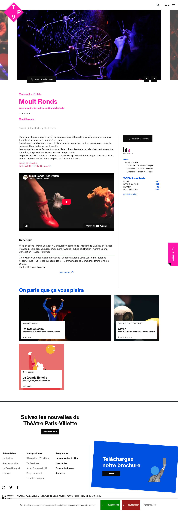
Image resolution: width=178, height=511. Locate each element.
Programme (62, 453)
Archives (60, 473)
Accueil (22, 128)
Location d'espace (35, 478)
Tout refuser (133, 505)
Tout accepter (112, 505)
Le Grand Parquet (11, 468)
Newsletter (61, 463)
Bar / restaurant (34, 473)
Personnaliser (149, 505)
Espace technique (65, 468)
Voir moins (65, 272)
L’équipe (7, 473)
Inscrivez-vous (50, 431)
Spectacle (35, 128)
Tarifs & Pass (32, 463)
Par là (111, 473)
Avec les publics (10, 463)
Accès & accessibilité (36, 468)
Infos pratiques (34, 453)
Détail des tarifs (129, 194)
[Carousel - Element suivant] (154, 79)
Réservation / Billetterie (37, 458)
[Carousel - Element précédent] (146, 79)
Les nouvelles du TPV (67, 458)
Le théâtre (8, 458)
